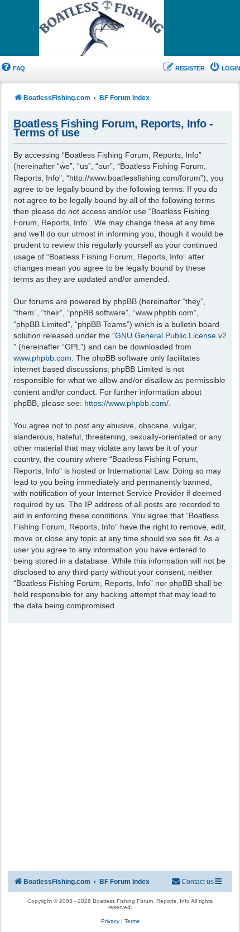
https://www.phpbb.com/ (126, 403)
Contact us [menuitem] (197, 882)
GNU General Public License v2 (171, 335)
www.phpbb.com (42, 357)
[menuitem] (12, 68)
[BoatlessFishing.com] (120, 28)
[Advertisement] (120, 748)
